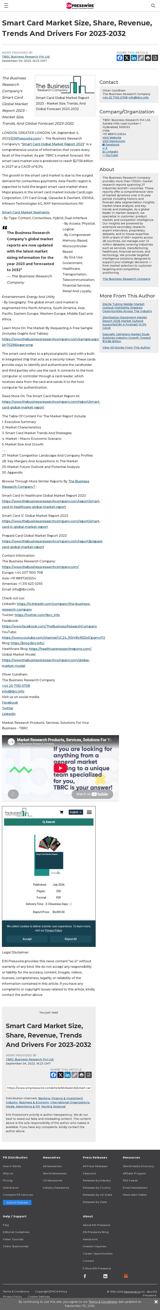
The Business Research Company (126, 279)
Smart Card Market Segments (26, 212)
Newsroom (90, 1239)
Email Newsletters (135, 1187)
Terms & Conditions (16, 1291)
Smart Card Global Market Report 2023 (53, 144)
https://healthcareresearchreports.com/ (60, 649)
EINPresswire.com (25, 138)
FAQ (6, 1225)
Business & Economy (34, 1102)
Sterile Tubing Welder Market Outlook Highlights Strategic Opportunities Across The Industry (127, 307)
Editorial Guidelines (16, 1232)
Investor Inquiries (94, 1246)
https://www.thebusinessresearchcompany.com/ (40, 567)
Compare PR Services (18, 1194)
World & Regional (53, 1106)
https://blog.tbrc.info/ (27, 643)
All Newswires (52, 1166)
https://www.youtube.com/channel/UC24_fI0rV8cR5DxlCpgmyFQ (53, 638)
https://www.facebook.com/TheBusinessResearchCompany (49, 626)
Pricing (7, 1180)
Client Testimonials (15, 1246)
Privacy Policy (12, 1296)
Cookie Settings (39, 1296)
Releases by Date (95, 1201)
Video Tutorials (13, 1239)
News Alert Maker (135, 1194)
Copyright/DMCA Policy (51, 1291)
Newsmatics (132, 1291)
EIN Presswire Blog (95, 1232)
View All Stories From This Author (126, 347)
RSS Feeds (130, 1180)
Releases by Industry (97, 1180)
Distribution (11, 1187)
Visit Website (111, 137)
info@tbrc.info (13, 691)
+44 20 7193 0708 (16, 686)
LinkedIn (9, 714)
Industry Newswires (56, 1187)
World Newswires (54, 1173)
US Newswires (52, 1180)
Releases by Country (97, 1187)
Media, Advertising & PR (23, 1106)
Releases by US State (97, 1194)
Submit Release (17, 1202)
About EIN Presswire (96, 1225)
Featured (89, 1173)
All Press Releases (95, 1166)
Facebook (10, 702)
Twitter (7, 708)
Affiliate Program (134, 1173)
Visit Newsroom (113, 141)
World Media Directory (138, 1166)
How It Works (12, 1166)
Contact (88, 1260)
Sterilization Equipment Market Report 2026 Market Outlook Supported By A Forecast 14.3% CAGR (124, 323)
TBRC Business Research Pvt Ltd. (26, 56)
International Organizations (70, 1102)
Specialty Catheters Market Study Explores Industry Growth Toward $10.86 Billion (126, 337)
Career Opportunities (97, 1253)
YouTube (111, 155)
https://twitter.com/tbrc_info (37, 615)
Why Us (8, 1173)
